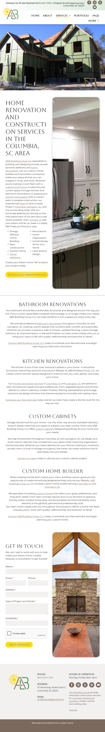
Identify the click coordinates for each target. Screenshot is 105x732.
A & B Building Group (79, 692)
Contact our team (27, 458)
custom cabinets (45, 429)
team (23, 203)
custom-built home (16, 187)
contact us (35, 220)
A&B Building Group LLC (18, 161)
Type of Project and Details (20, 601)
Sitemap (73, 710)
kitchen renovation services (28, 383)
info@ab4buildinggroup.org (67, 3)
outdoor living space (16, 197)
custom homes (44, 493)
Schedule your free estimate (21, 400)
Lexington (74, 701)
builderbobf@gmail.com (50, 699)
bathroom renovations (49, 323)
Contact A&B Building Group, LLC (26, 343)
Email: (9, 578)
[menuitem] (35, 15)
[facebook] (89, 3)
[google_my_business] (100, 3)
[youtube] (95, 7)
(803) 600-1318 (43, 3)
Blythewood (88, 698)
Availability (11, 618)
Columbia (20, 207)
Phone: (32, 578)
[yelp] (85, 685)
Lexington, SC (33, 207)
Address (10, 589)
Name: (9, 566)
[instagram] (95, 3)
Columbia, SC (53, 383)
